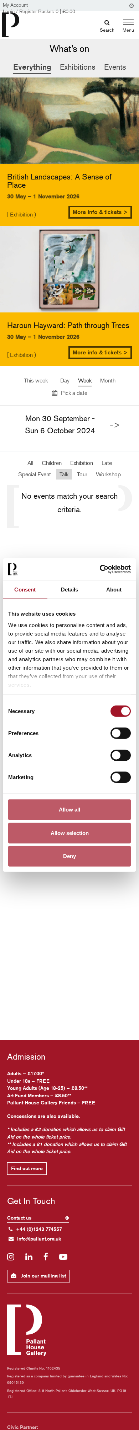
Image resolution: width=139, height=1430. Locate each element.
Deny (69, 856)
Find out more (27, 1168)
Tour (82, 474)
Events (115, 66)
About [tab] (114, 589)
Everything (32, 66)
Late (107, 462)
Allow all (69, 810)
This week (36, 380)
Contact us (20, 1218)
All (30, 462)
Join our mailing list (43, 1276)
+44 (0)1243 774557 (39, 1229)
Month (107, 380)
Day (65, 380)
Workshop (108, 474)
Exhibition (81, 462)
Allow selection (70, 833)
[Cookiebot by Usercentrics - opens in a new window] (100, 569)
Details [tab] (69, 589)
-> (115, 424)
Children (52, 462)
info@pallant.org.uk (39, 1239)
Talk (64, 474)
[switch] (120, 733)
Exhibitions (78, 66)
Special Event (34, 474)
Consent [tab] (25, 589)
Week (85, 380)
